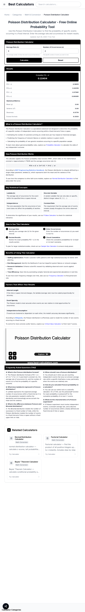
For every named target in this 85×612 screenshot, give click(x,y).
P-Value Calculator (50, 215)
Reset (60, 60)
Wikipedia (19, 318)
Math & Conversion (33, 15)
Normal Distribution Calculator (62, 178)
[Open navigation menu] (4, 4)
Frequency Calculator (56, 276)
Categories (17, 15)
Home (6, 15)
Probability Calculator (53, 145)
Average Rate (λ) (12, 47)
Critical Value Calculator (53, 324)
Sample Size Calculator (49, 246)
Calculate (24, 60)
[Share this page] (6, 606)
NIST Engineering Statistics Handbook (29, 170)
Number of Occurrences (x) (53, 47)
